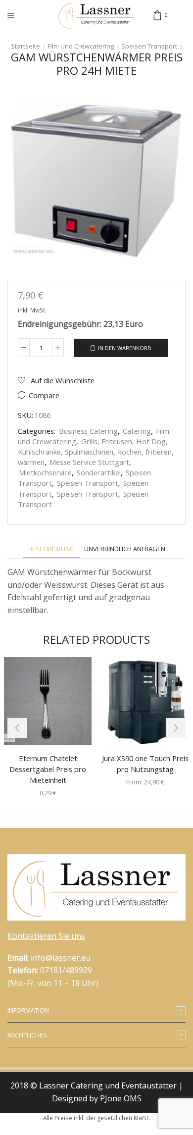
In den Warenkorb (124, 348)
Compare (44, 395)
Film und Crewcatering (81, 46)
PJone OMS (121, 1098)
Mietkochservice (45, 472)
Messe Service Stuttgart (89, 462)
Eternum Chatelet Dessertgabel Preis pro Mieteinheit (47, 769)
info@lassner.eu (61, 957)
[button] (17, 728)
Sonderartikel (99, 472)
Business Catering (88, 431)
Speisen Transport (149, 46)
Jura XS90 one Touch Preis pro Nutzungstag (145, 763)
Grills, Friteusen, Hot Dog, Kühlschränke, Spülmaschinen (93, 446)
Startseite (25, 46)
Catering (137, 431)
